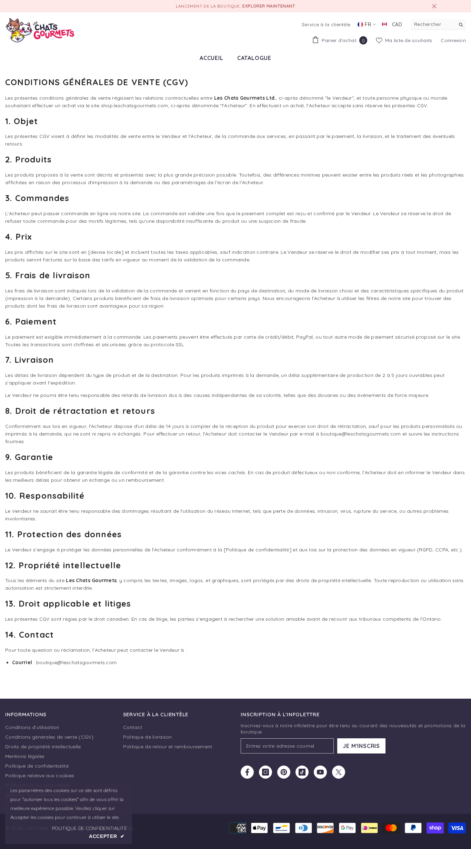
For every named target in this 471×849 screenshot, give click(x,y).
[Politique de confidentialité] (257, 550)
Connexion (453, 40)
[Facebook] (247, 772)
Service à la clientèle (326, 24)
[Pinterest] (283, 772)
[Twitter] (338, 772)
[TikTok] (302, 772)
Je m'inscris (361, 745)
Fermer (434, 6)
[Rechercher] (438, 24)
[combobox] (433, 24)
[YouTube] (320, 772)
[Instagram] (265, 772)
